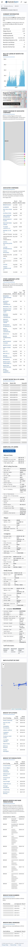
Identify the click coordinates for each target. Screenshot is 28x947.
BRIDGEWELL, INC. (7, 306)
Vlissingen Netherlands (6, 786)
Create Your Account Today (11, 104)
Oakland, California (7, 730)
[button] (3, 664)
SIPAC (4, 258)
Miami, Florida (6, 743)
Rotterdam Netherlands (6, 770)
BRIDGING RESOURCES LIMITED (6, 321)
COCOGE (5, 264)
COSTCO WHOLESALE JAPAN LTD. (7, 243)
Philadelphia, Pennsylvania (6, 727)
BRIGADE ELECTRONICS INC (7, 356)
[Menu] (2, 2)
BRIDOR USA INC (7, 205)
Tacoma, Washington (6, 750)
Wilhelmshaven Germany (6, 774)
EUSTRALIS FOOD (7, 213)
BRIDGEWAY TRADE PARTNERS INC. (7, 297)
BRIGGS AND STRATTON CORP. (7, 366)
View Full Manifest (9, 451)
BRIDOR (6, 141)
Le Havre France (7, 765)
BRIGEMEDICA (6, 359)
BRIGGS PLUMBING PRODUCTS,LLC (6, 371)
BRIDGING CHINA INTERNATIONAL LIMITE (7, 310)
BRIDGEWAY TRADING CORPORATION (6, 303)
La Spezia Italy (6, 789)
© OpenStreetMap (18, 709)
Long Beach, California (6, 733)
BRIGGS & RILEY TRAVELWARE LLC (7, 362)
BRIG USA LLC (6, 353)
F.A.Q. (19, 945)
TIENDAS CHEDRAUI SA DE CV (7, 268)
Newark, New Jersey (7, 720)
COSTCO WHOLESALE (6, 251)
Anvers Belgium (6, 768)
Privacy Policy (5, 945)
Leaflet (12, 709)
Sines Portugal (6, 781)
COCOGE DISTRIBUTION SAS (7, 247)
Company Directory (8, 6)
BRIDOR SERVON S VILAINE (7, 342)
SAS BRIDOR (6, 207)
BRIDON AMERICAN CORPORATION (6, 330)
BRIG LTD (5, 351)
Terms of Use (13, 945)
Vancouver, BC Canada (6, 778)
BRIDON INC (6, 334)
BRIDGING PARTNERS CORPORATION (6, 315)
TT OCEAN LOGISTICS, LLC (6, 227)
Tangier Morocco (7, 783)
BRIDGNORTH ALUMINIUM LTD (7, 325)
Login (25, 2)
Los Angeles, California (6, 740)
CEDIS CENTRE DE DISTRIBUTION (7, 216)
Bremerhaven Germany (6, 792)
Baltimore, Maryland (5, 746)
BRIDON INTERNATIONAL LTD (7, 337)
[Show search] (21, 2)
